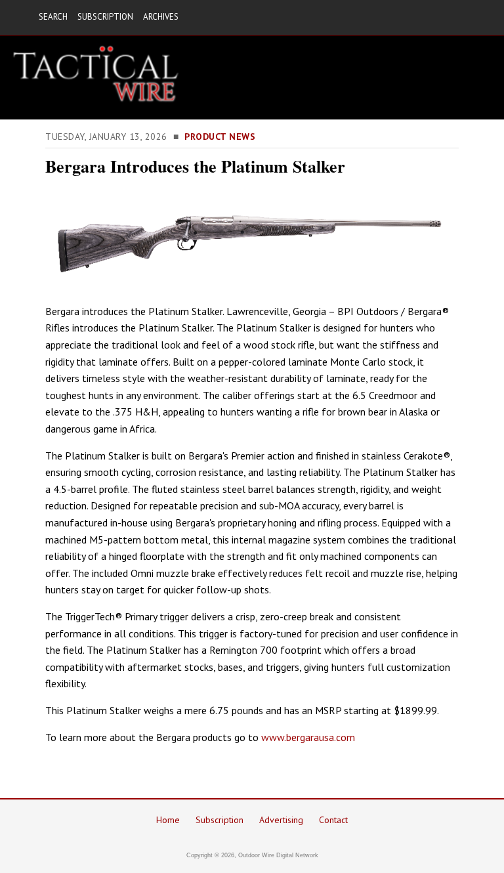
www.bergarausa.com (308, 737)
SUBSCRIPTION (105, 16)
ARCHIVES (160, 16)
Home (168, 820)
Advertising (281, 820)
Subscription (219, 820)
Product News (219, 136)
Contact (333, 820)
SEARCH (53, 16)
